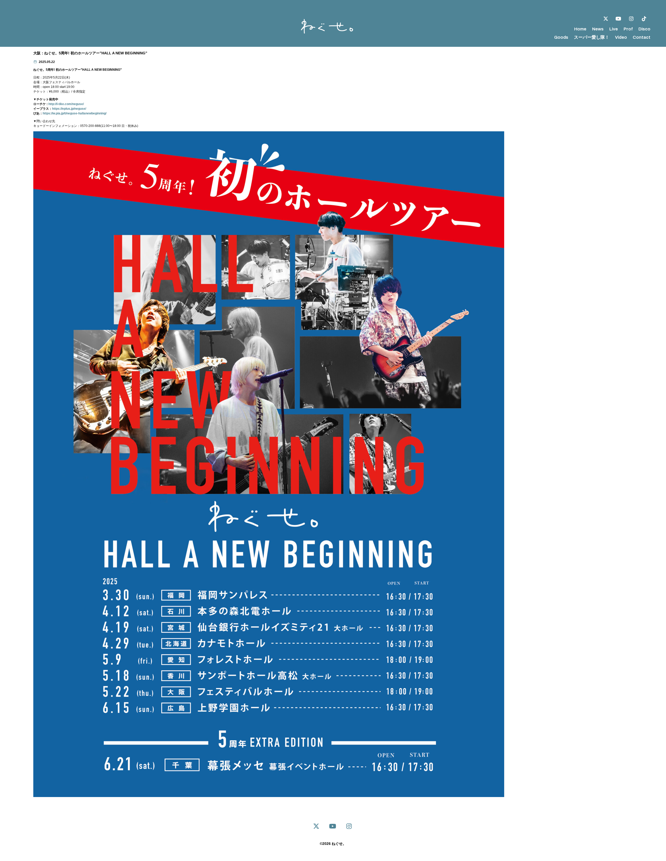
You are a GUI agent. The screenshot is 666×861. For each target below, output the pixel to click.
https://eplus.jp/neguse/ (69, 109)
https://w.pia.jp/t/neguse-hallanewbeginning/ (74, 113)
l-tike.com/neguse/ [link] (66, 104)
